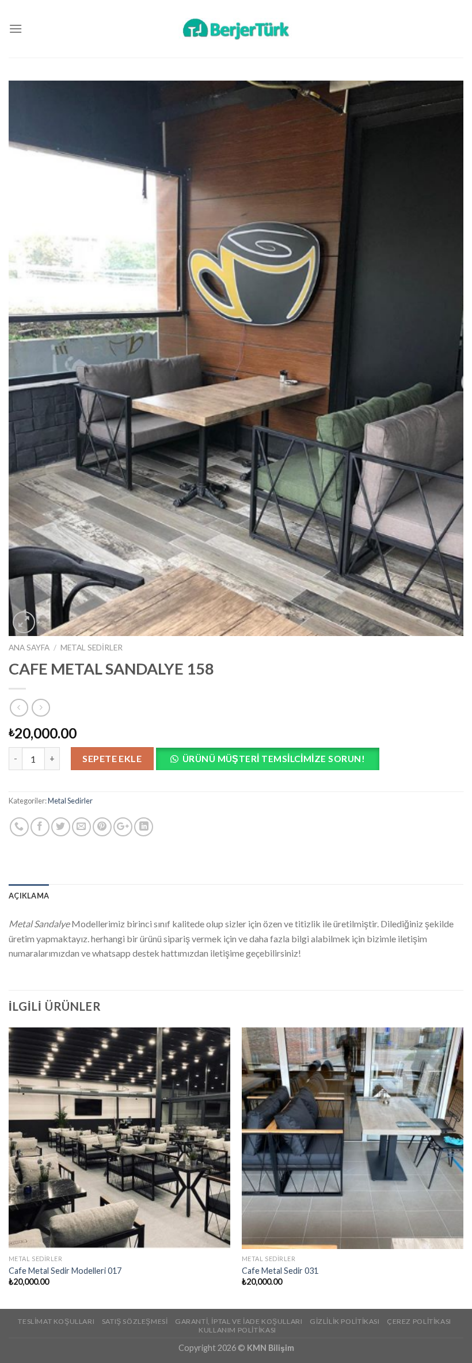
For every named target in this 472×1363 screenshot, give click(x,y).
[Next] (462, 1167)
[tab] (29, 895)
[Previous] (9, 1167)
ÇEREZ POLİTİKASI (419, 1321)
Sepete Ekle (112, 758)
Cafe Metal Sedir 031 (280, 1271)
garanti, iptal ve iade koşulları (239, 1321)
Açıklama (29, 895)
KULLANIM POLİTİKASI (237, 1330)
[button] (272, 761)
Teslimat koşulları (56, 1321)
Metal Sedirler (91, 647)
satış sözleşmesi (135, 1321)
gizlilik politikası (345, 1321)
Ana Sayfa (29, 647)
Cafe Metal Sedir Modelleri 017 (65, 1271)
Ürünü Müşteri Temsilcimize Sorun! (273, 758)
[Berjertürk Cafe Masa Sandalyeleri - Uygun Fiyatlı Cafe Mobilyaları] (236, 28)
